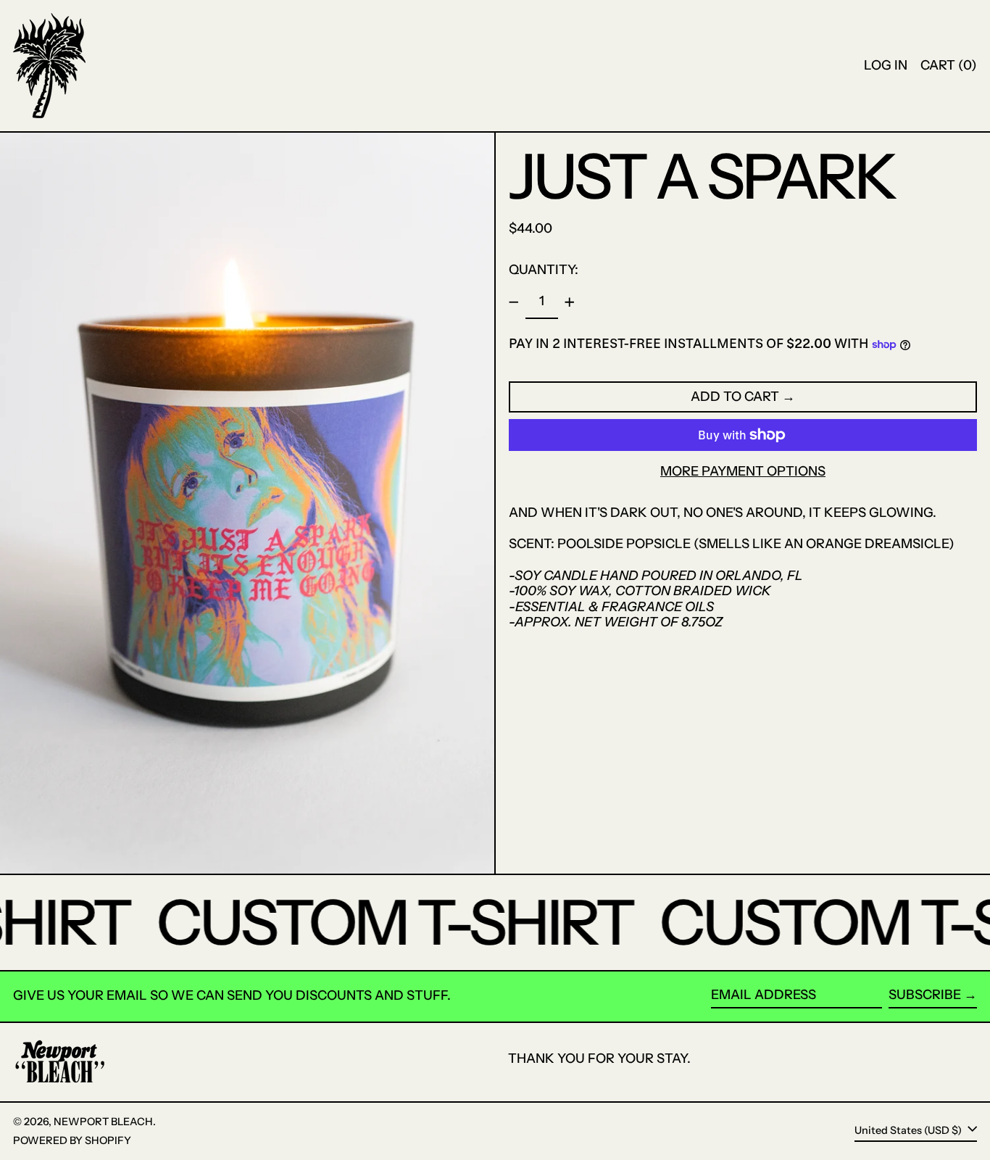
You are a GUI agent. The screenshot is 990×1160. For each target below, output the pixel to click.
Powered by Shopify (72, 1140)
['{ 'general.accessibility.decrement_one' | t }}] (513, 302)
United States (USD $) (909, 1130)
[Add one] (569, 302)
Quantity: (543, 270)
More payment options (742, 471)
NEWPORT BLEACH (103, 1121)
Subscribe (925, 995)
